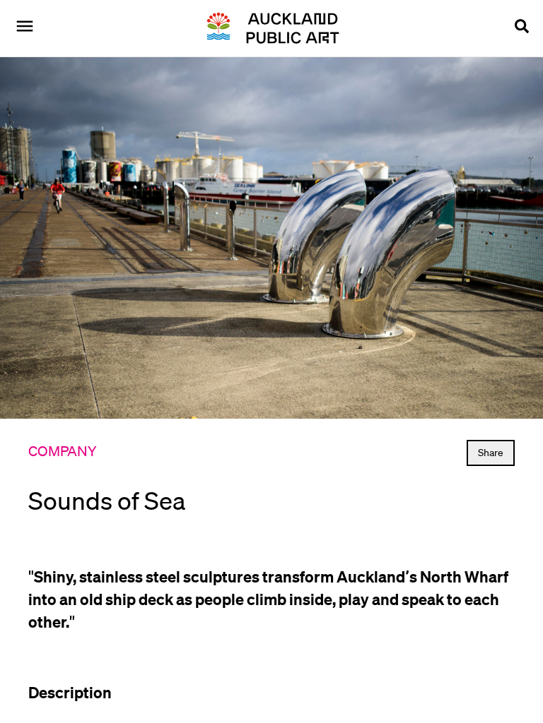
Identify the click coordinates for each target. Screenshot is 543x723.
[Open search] (522, 28)
